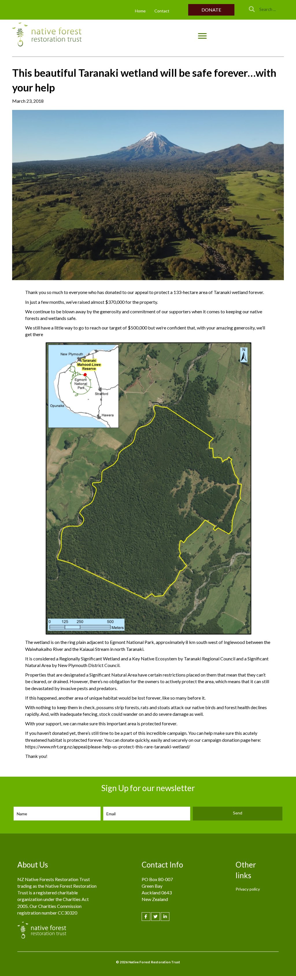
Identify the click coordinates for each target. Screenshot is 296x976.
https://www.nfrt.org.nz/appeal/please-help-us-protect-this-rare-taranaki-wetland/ (107, 746)
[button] (211, 9)
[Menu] (202, 36)
